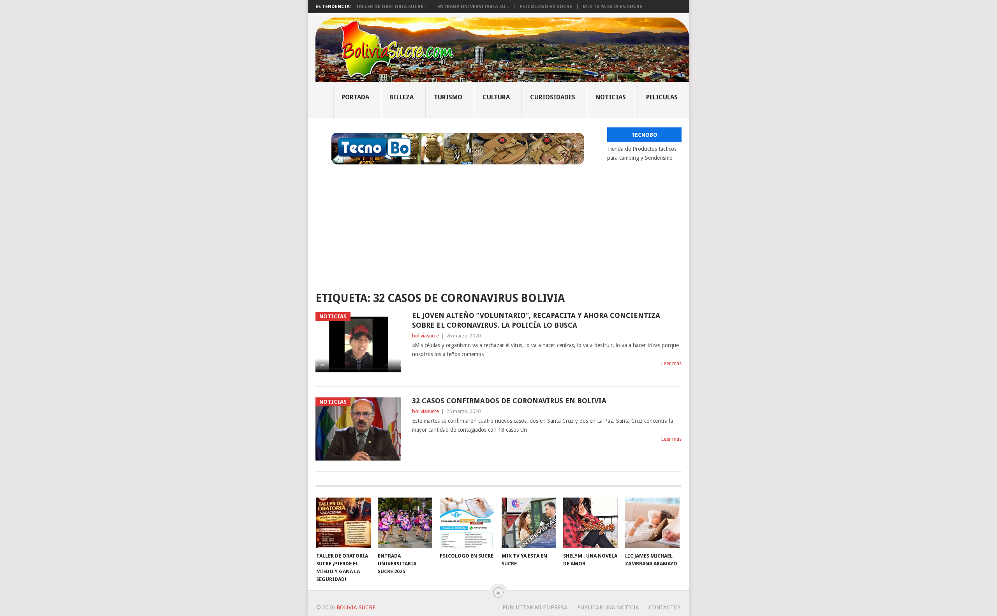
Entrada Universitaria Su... (473, 6)
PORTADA (355, 97)
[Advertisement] (498, 222)
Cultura (496, 97)
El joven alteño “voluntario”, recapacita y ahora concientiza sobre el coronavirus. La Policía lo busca (536, 320)
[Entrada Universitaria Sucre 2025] (405, 523)
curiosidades (552, 97)
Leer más (671, 363)
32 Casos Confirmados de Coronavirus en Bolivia (509, 401)
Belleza (401, 97)
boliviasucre (425, 336)
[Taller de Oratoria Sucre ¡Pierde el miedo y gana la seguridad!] (343, 523)
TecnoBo (644, 135)
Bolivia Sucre (355, 607)
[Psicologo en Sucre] (467, 523)
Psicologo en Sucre (546, 6)
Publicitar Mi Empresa (534, 607)
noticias (610, 97)
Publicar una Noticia (608, 607)
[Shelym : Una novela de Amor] (590, 523)
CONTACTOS (665, 607)
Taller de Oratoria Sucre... (391, 6)
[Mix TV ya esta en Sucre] (529, 523)
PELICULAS (662, 97)
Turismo (448, 97)
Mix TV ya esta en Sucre (612, 6)
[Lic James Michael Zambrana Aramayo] (652, 523)
